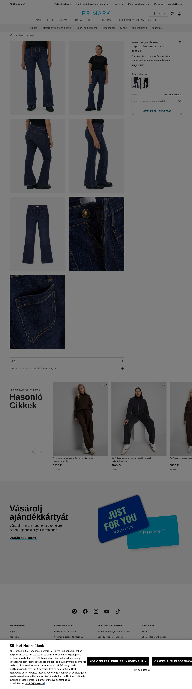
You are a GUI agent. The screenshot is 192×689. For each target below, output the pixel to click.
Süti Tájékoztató (34, 683)
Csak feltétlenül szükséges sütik (118, 661)
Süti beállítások (141, 670)
